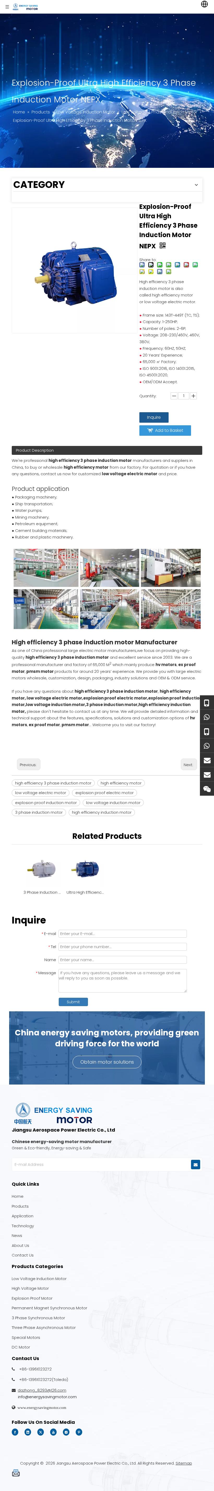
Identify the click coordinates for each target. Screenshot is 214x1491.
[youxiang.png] (16, 1473)
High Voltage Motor (30, 1288)
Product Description (35, 450)
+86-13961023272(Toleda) (43, 1379)
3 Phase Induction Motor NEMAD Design (42, 892)
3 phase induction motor (39, 812)
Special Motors (26, 1337)
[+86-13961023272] (207, 731)
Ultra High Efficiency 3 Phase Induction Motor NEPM (85, 892)
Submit (73, 1002)
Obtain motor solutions (107, 1062)
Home (17, 1196)
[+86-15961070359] (207, 702)
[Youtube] (53, 1431)
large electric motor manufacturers (102, 650)
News (17, 1235)
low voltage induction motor (113, 802)
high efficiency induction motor (102, 812)
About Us (20, 1245)
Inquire (154, 417)
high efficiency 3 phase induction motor (53, 783)
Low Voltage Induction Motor (39, 1278)
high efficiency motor (121, 783)
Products (20, 1206)
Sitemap (184, 1463)
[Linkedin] (28, 1431)
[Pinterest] (79, 1431)
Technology (23, 1226)
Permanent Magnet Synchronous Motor (49, 1308)
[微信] (207, 789)
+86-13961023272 (35, 1369)
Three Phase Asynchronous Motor (44, 1327)
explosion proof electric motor (104, 792)
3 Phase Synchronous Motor (38, 1318)
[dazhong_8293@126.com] (207, 760)
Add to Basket (169, 430)
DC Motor (21, 1347)
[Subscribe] (195, 1164)
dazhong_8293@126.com (42, 1390)
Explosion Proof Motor (32, 1298)
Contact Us (23, 1255)
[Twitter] (40, 1431)
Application (22, 1216)
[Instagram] (66, 1431)
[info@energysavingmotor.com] (207, 774)
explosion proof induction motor (46, 802)
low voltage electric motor (40, 792)
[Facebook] (15, 1431)
